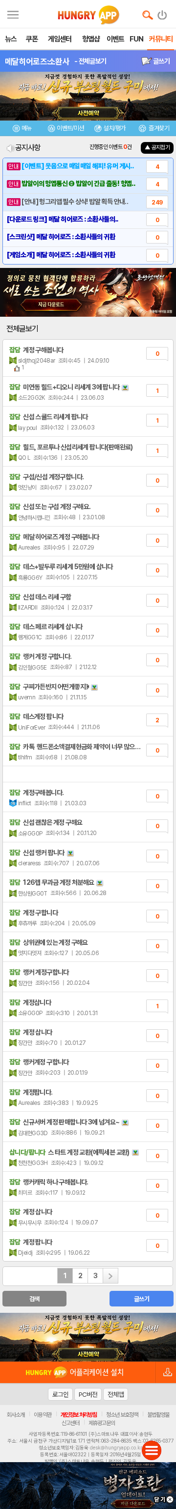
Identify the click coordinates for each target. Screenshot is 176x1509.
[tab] (22, 129)
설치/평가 (114, 128)
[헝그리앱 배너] (88, 1337)
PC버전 (88, 1394)
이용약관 (42, 1414)
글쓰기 (161, 61)
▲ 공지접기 (157, 147)
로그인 (60, 1394)
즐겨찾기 (158, 128)
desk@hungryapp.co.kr (116, 1447)
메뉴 (27, 128)
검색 (34, 1299)
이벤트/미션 (70, 128)
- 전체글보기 (90, 61)
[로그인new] (162, 12)
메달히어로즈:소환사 (37, 61)
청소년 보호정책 (122, 1414)
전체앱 (116, 1394)
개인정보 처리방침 (79, 1414)
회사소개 (15, 1414)
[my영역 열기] (13, 13)
